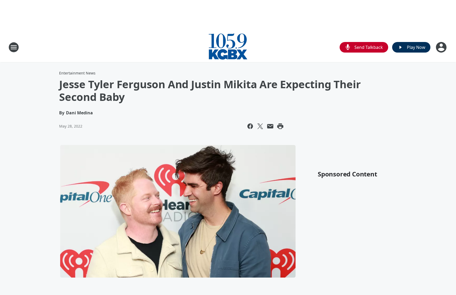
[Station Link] (228, 47)
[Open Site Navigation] (13, 47)
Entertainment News (77, 73)
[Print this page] (280, 126)
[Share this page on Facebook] (250, 126)
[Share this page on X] (260, 126)
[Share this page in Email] (270, 126)
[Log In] (442, 47)
